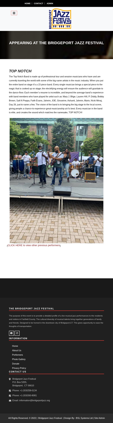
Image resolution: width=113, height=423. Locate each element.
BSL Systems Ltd (84, 418)
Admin (50, 3)
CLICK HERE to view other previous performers (34, 245)
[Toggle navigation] (14, 13)
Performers (17, 355)
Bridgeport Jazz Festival (50, 418)
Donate (15, 364)
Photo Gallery (18, 359)
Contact (38, 3)
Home (27, 3)
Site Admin (99, 418)
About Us (16, 350)
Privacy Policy (18, 368)
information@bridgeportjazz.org (34, 400)
